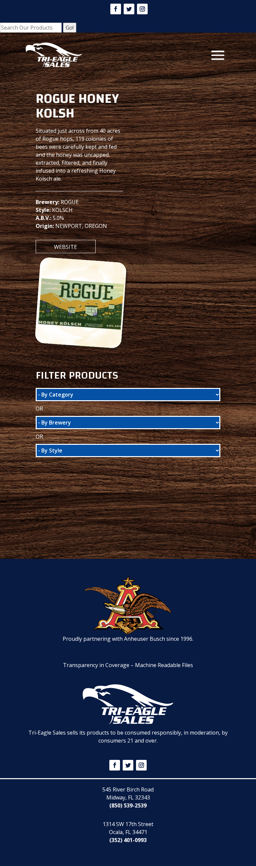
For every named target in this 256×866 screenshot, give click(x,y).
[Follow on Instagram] (142, 9)
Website (65, 247)
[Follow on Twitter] (129, 9)
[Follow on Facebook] (115, 9)
